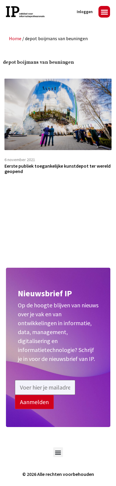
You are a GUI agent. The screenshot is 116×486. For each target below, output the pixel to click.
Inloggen (85, 11)
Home (15, 38)
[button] (104, 12)
